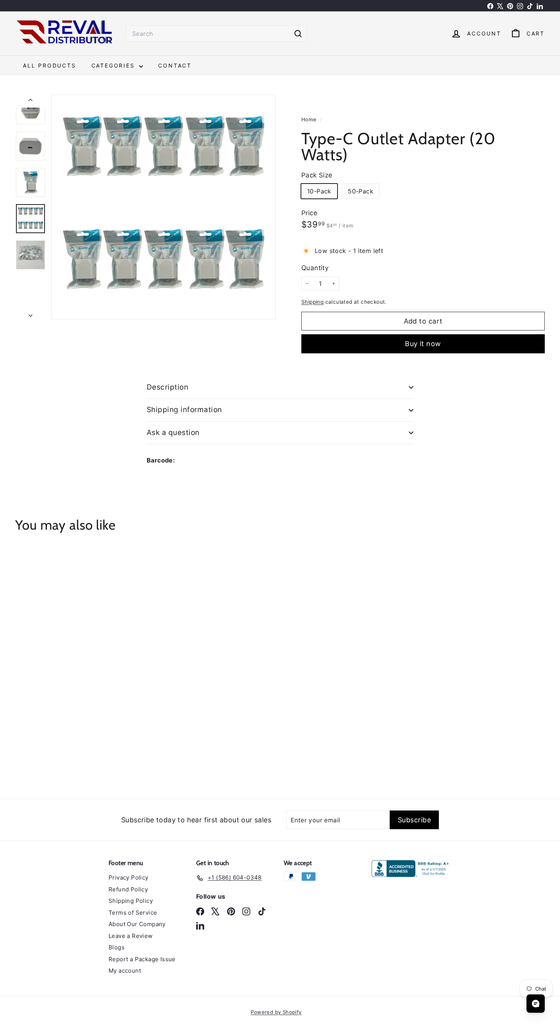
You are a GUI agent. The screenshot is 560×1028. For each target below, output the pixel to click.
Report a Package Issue (142, 959)
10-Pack (319, 191)
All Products (49, 65)
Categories (114, 65)
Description (167, 387)
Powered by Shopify (276, 1012)
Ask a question (173, 432)
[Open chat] (535, 1003)
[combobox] (216, 34)
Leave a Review (131, 935)
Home (309, 119)
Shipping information (184, 409)
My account (125, 970)
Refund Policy (128, 889)
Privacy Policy (129, 877)
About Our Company (137, 924)
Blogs (117, 947)
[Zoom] (163, 207)
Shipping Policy (131, 900)
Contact (175, 65)
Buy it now (423, 344)
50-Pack (360, 191)
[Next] (30, 312)
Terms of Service (133, 912)
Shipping (312, 302)
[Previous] (30, 101)
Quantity (314, 268)
